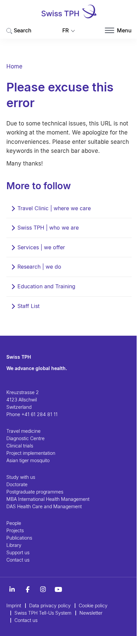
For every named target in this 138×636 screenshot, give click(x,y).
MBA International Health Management (47, 499)
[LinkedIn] (12, 589)
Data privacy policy (50, 605)
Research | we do (39, 266)
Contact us (17, 560)
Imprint (13, 605)
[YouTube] (58, 589)
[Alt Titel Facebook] (27, 589)
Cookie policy (93, 605)
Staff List (28, 306)
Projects (15, 530)
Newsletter (90, 613)
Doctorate (16, 484)
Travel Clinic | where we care (54, 208)
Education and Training (46, 286)
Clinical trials (19, 445)
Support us (17, 552)
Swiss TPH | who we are (48, 227)
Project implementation (30, 453)
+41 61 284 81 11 (39, 414)
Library (13, 545)
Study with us (20, 477)
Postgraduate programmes (34, 492)
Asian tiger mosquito (28, 460)
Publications (19, 538)
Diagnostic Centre (25, 438)
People (13, 523)
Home (14, 66)
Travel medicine (23, 431)
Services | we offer (41, 247)
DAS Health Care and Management (44, 506)
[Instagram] (43, 589)
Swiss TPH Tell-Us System (42, 613)
